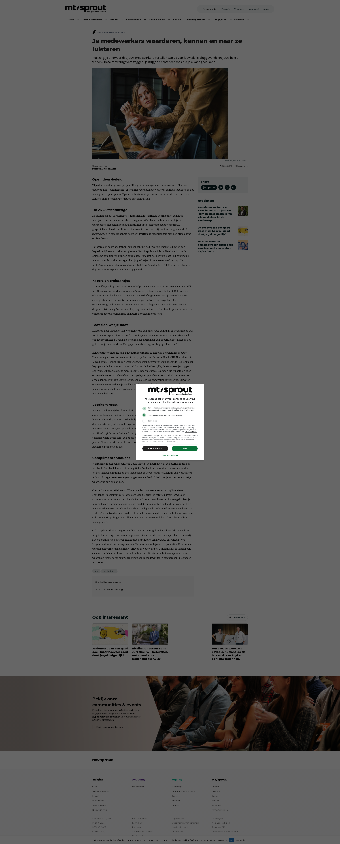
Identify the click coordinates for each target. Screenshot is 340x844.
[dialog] (170, 422)
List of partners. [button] (191, 432)
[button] (170, 421)
